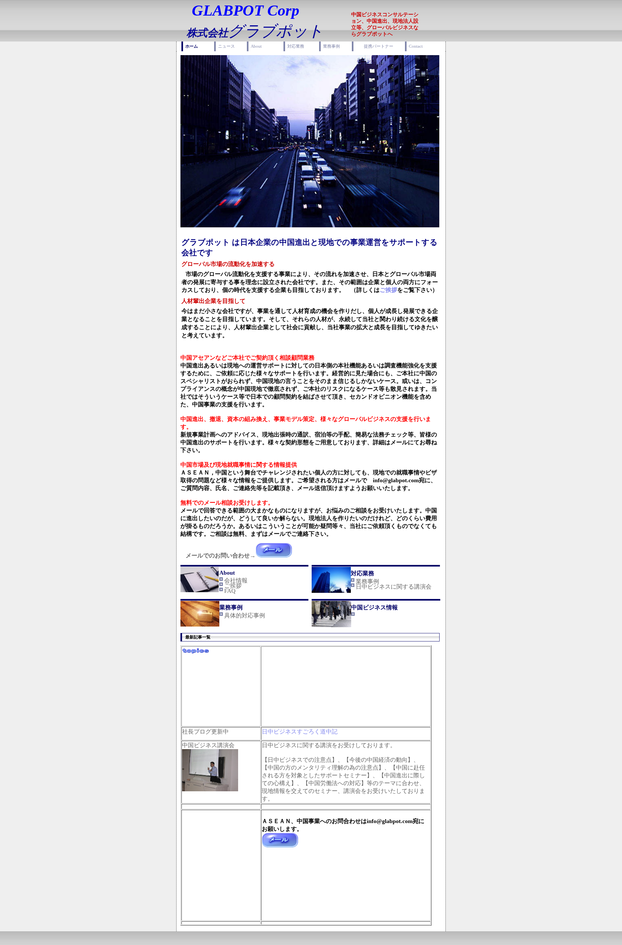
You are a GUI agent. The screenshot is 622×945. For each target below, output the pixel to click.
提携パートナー (378, 46)
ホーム (191, 46)
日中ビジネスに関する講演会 (394, 586)
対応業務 (295, 46)
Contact (416, 46)
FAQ (230, 591)
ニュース (226, 46)
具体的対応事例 (244, 615)
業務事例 (331, 46)
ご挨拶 (388, 290)
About (256, 46)
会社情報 (236, 580)
